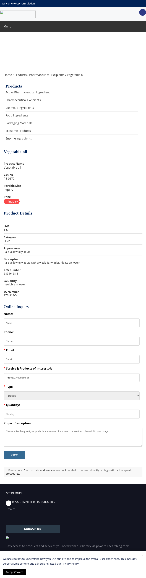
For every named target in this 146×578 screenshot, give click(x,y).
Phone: (9, 332)
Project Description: (18, 423)
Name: (8, 314)
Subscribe (32, 528)
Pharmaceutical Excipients (46, 75)
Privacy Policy (70, 563)
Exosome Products (18, 131)
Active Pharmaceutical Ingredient (28, 92)
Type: (9, 387)
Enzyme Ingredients (19, 138)
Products (20, 75)
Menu (7, 26)
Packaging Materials (19, 123)
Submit (14, 455)
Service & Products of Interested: (28, 368)
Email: (9, 350)
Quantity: (12, 405)
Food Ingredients (17, 115)
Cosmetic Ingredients (20, 108)
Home (8, 75)
